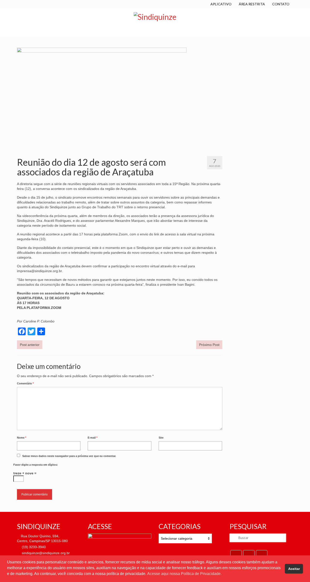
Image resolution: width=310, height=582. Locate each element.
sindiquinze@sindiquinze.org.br (45, 553)
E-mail (92, 437)
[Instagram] (261, 554)
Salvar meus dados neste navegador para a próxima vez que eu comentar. (69, 456)
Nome (21, 437)
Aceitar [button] (294, 569)
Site (161, 437)
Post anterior (29, 345)
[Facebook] (236, 554)
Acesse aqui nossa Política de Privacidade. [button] (184, 574)
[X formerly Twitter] (249, 554)
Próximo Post (209, 345)
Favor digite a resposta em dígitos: (35, 464)
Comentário (25, 383)
